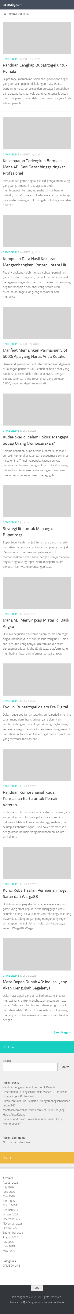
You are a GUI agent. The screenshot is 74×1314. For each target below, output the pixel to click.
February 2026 (11, 1210)
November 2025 (12, 1223)
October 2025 (11, 1228)
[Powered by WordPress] (24, 1302)
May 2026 (9, 1196)
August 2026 (10, 1182)
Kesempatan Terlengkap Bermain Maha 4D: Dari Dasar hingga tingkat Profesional (34, 167)
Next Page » (62, 1032)
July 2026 (8, 1187)
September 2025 (13, 1232)
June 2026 (9, 1191)
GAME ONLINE (11, 59)
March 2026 (10, 1205)
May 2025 (9, 1251)
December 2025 (12, 1219)
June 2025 (9, 1246)
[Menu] (69, 4)
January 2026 (10, 1214)
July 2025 (8, 1241)
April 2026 (9, 1201)
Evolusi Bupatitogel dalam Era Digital (35, 707)
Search (7, 1060)
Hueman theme (56, 1302)
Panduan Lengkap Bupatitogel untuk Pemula (29, 1087)
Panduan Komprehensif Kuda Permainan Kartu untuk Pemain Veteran (30, 798)
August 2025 (10, 1237)
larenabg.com (12, 4)
